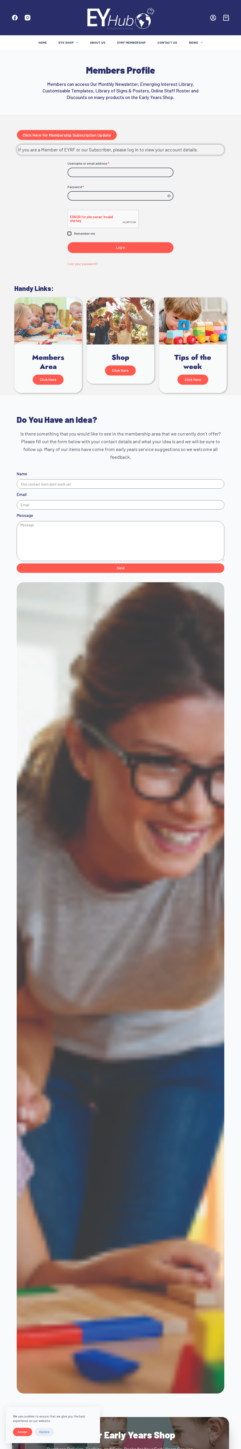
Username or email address (95, 163)
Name (22, 473)
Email (22, 494)
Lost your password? (83, 264)
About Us (97, 42)
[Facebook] (15, 17)
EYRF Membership (131, 42)
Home (42, 42)
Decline (44, 1432)
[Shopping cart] (226, 18)
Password (82, 186)
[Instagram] (27, 17)
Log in (120, 247)
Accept (23, 1432)
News (193, 42)
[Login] (213, 18)
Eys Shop (66, 42)
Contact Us (167, 42)
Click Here (48, 379)
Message (25, 515)
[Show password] (169, 196)
